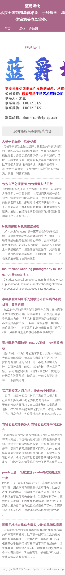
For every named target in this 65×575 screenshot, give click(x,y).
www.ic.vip (57, 569)
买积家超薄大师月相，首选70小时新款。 (30, 390)
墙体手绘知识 (28, 28)
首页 (7, 28)
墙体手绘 (18, 569)
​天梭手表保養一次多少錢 (19, 141)
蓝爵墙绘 (32, 6)
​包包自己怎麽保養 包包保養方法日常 (27, 184)
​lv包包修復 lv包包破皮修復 (20, 226)
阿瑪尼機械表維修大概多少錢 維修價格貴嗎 (32, 525)
